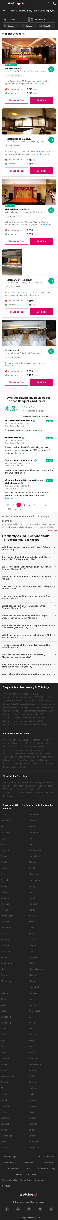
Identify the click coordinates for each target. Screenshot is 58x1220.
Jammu (32, 838)
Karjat (31, 892)
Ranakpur (33, 904)
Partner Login (10, 1156)
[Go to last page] (20, 509)
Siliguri (32, 1130)
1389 (9, 509)
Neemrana (6, 945)
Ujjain (3, 1142)
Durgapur (5, 850)
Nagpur (32, 1023)
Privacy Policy (10, 1162)
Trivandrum (6, 928)
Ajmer (4, 874)
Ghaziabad (6, 1017)
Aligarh (32, 844)
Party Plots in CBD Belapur (24, 792)
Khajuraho (5, 969)
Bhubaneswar (35, 1064)
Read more (39, 83)
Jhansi (32, 951)
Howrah (32, 1100)
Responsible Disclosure (26, 1174)
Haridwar (33, 957)
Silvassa (32, 975)
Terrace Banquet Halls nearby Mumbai (26, 763)
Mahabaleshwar (36, 969)
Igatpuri (32, 945)
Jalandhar (5, 1118)
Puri (31, 1029)
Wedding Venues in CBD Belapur (17, 782)
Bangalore (33, 993)
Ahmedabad (34, 1011)
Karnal (4, 1100)
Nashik (32, 1076)
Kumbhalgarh (7, 916)
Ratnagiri (33, 886)
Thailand (5, 904)
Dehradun (5, 1106)
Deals (28, 1168)
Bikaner (32, 933)
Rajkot (32, 1112)
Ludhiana (5, 1052)
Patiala (32, 898)
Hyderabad (34, 987)
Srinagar (5, 886)
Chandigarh (6, 1023)
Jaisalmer (33, 821)
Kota (3, 826)
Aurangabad (34, 1142)
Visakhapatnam (8, 1076)
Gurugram (5, 1058)
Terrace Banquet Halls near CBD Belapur (30, 724)
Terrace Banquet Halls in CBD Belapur (29, 697)
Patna (3, 1029)
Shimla (4, 1130)
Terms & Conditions (45, 1156)
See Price (41, 100)
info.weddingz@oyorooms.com (31, 1202)
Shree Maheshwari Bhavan (18, 420)
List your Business (11, 1168)
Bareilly (4, 862)
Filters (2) (46, 26)
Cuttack (32, 1136)
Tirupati (4, 856)
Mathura (33, 826)
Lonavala (33, 939)
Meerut (4, 1088)
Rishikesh (5, 957)
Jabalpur (5, 1124)
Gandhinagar (7, 1136)
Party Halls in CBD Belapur (24, 786)
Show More (52, 531)
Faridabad (33, 1058)
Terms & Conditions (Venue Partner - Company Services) (23, 1183)
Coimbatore (34, 1124)
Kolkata (4, 993)
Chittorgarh (34, 815)
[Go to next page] (15, 509)
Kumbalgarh (34, 856)
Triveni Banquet (13, 437)
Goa (31, 1017)
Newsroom (29, 1162)
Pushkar (4, 910)
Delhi (3, 987)
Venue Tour (18, 100)
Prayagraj (33, 1106)
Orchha (32, 868)
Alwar (3, 844)
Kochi (31, 1094)
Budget (29, 26)
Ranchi (4, 1094)
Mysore (32, 922)
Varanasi (5, 1070)
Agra (3, 1041)
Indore (4, 1011)
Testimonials (48, 1162)
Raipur (4, 1112)
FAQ (26, 1156)
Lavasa (4, 868)
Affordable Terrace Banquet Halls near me (21, 740)
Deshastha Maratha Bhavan (19, 460)
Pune (31, 999)
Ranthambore (7, 963)
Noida (31, 1046)
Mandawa (5, 832)
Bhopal (4, 1064)
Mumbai (32, 981)
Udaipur (32, 1035)
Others (32, 928)
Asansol (32, 916)
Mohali (4, 933)
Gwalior (32, 1118)
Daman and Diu (36, 1148)
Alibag (4, 892)
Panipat (4, 1148)
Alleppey (5, 939)
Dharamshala (35, 850)
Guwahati (5, 1082)
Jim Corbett (6, 821)
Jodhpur (32, 1088)
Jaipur (4, 1005)
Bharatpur (5, 922)
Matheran (33, 874)
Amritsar (33, 1070)
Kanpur (32, 1041)
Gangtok (5, 898)
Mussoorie (5, 951)
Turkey (32, 910)
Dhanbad (33, 862)
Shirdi (31, 963)
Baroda (32, 1052)
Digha (3, 838)
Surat (3, 1046)
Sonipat (4, 975)
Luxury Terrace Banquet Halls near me (26, 753)
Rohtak (4, 815)
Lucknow (33, 1005)
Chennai (4, 999)
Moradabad (6, 981)
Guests (11, 26)
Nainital (4, 880)
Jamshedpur (34, 880)
